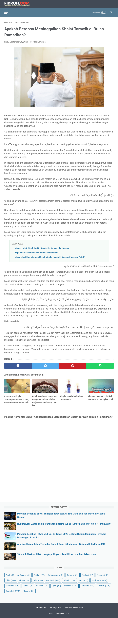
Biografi (72, 575)
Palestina (70, 586)
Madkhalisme (99, 580)
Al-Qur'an (23, 575)
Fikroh (24, 580)
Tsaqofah (13, 591)
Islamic (69, 580)
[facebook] (18, 366)
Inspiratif (53, 580)
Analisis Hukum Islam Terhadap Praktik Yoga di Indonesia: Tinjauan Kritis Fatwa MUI (61, 544)
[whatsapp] (100, 366)
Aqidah (39, 575)
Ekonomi (102, 575)
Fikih (11, 580)
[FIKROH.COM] (18, 4)
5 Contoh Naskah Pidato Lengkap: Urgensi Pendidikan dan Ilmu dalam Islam (56, 554)
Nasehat (42, 586)
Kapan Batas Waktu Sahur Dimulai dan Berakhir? (37, 253)
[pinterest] (72, 366)
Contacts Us (40, 607)
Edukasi (87, 575)
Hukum (38, 580)
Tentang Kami (55, 607)
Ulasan (28, 591)
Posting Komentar (38, 42)
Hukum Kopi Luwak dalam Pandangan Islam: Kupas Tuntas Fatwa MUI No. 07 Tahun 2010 (64, 523)
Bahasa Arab (55, 575)
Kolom (83, 580)
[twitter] (45, 366)
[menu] (7, 12)
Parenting (87, 586)
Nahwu (28, 586)
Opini (56, 586)
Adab (10, 575)
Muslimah (12, 586)
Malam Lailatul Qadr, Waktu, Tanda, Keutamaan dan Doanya (42, 248)
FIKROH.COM (63, 613)
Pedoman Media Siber (73, 607)
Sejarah (104, 586)
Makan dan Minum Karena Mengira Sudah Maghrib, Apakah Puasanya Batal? (50, 257)
